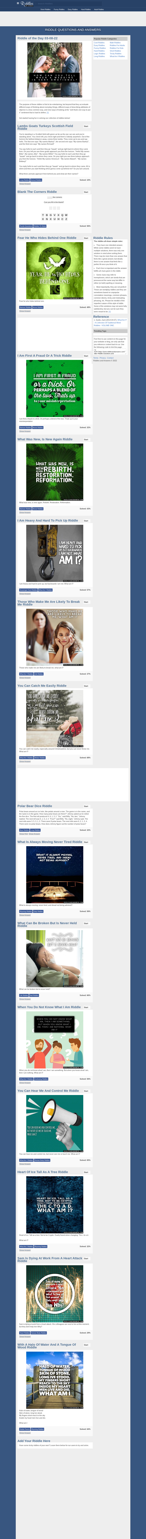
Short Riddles (45, 9)
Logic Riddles (99, 54)
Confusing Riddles (41, 1079)
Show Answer (25, 184)
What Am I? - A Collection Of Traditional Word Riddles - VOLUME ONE (110, 322)
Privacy (103, 358)
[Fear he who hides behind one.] (54, 299)
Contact (110, 358)
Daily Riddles (38, 911)
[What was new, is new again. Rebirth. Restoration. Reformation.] (54, 501)
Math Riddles (115, 43)
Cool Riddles (99, 43)
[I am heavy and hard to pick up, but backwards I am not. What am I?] (54, 582)
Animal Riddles (36, 180)
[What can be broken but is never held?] (54, 987)
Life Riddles (39, 674)
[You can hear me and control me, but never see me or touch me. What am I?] (54, 1152)
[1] (110, 312)
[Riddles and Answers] (27, 6)
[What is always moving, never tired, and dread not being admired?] (54, 903)
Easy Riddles (73, 9)
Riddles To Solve (40, 226)
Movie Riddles (38, 307)
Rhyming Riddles (26, 911)
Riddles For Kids (116, 48)
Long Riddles (99, 56)
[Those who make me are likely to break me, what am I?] (54, 666)
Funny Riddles (59, 9)
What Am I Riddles (117, 56)
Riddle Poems (25, 1429)
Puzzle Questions (26, 226)
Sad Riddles (34, 995)
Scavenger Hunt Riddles (28, 590)
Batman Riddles (25, 307)
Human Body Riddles (42, 1160)
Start (86, 126)
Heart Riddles (25, 1333)
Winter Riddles (40, 758)
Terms (95, 358)
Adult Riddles (99, 9)
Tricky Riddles (115, 54)
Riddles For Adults (117, 45)
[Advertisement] (73, 19)
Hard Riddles (86, 9)
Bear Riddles (24, 830)
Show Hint (23, 834)
